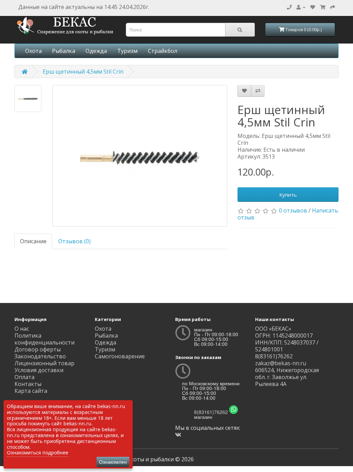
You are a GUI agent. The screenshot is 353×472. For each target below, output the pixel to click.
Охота (33, 51)
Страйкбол (162, 51)
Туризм (127, 51)
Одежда (96, 51)
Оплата (24, 377)
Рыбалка (63, 51)
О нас (21, 328)
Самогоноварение (120, 356)
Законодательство (40, 356)
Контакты (27, 384)
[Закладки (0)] (312, 7)
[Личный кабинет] (300, 7)
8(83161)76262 (211, 411)
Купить (288, 194)
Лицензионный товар (44, 363)
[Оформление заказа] (332, 7)
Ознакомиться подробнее (37, 452)
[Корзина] (322, 7)
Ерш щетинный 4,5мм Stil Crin (83, 71)
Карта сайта (30, 391)
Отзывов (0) (74, 241)
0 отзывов (293, 210)
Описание (33, 241)
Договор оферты (37, 349)
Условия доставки (38, 370)
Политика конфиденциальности (44, 339)
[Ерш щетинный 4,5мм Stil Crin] (27, 98)
